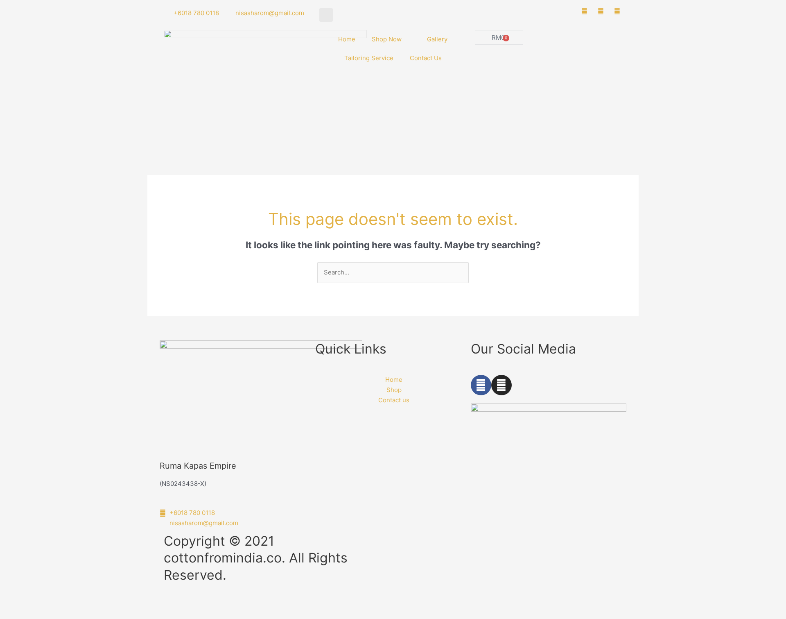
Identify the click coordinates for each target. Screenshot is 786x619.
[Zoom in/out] (16, 604)
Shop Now (387, 39)
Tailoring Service (368, 58)
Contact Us (426, 58)
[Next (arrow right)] (50, 615)
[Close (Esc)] (119, 604)
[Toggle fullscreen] (50, 604)
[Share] (85, 604)
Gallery (437, 39)
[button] (326, 15)
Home (346, 39)
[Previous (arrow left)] (16, 615)
